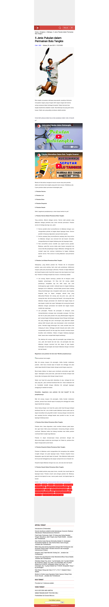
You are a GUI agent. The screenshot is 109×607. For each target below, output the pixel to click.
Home (36, 32)
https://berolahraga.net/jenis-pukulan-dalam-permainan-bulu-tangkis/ (55, 482)
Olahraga (49, 32)
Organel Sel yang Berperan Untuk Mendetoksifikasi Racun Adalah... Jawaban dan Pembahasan (54, 557)
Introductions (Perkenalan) (43, 528)
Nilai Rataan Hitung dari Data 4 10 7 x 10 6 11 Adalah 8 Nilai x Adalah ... (53, 570)
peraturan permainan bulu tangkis (63, 492)
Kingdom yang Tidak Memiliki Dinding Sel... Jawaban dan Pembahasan (51, 553)
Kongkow (42, 32)
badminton (50, 484)
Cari (62, 602)
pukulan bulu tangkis (40, 487)
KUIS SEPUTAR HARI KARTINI (44, 590)
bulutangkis (44, 484)
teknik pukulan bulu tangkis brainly (59, 489)
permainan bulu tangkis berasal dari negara (53, 495)
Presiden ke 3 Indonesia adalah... (44, 583)
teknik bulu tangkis (68, 484)
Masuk (66, 28)
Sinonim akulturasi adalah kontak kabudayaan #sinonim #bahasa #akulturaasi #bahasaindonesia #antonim (54, 532)
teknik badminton (59, 484)
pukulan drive (38, 495)
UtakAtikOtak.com (55, 605)
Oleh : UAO (38, 45)
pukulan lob (47, 489)
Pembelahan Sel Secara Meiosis (44, 595)
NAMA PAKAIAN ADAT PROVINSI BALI (46, 593)
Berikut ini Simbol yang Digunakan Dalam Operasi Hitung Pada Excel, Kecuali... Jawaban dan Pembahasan (53, 575)
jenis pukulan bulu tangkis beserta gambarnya (57, 487)
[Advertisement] (54, 13)
